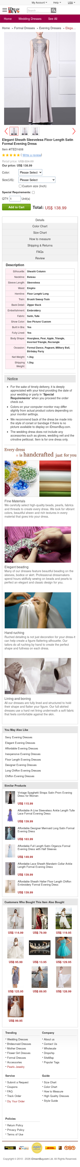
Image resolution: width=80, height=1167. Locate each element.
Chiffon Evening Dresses (19, 776)
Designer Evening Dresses (21, 765)
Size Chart (50, 1082)
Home (8, 19)
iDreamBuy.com (40, 1158)
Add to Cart (16, 207)
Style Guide (51, 1101)
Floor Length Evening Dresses (23, 759)
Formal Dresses (16, 1058)
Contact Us (50, 1044)
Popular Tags (51, 1062)
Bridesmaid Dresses (19, 1044)
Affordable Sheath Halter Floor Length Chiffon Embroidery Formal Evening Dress (44, 883)
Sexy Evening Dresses (18, 737)
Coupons (12, 1087)
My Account (38, 2)
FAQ (10, 1091)
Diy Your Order (16, 1101)
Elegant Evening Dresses (20, 743)
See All (52, 19)
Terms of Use (15, 1134)
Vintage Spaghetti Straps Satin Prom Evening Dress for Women (45, 794)
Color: (6, 172)
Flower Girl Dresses (19, 1053)
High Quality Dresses (56, 1096)
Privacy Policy (15, 1130)
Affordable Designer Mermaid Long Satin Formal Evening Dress (46, 829)
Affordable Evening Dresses (21, 748)
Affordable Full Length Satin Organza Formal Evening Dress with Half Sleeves (44, 847)
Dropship (49, 1053)
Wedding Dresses (29, 19)
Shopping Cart (75, 9)
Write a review (32, 155)
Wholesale (50, 1048)
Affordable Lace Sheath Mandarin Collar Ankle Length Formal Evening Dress (45, 865)
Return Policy (15, 1125)
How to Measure (53, 1091)
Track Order (14, 1096)
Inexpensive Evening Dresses (23, 754)
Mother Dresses (16, 1048)
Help (56, 2)
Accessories (14, 1062)
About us (49, 1039)
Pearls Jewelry (16, 1067)
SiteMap (49, 1058)
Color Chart (50, 1087)
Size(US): (8, 180)
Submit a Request (18, 1082)
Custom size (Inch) (34, 186)
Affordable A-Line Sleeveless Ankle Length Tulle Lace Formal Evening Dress (46, 812)
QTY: (5, 198)
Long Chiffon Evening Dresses (23, 770)
